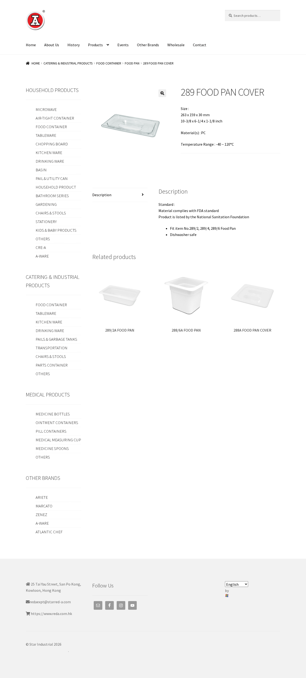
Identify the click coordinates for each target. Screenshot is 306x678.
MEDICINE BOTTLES (53, 414)
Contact (199, 44)
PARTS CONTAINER (52, 365)
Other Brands (148, 44)
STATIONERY (46, 221)
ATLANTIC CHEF (49, 531)
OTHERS (43, 238)
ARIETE (42, 497)
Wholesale (176, 44)
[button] (162, 93)
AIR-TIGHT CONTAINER (55, 118)
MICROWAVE (46, 109)
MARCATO (44, 506)
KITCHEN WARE (49, 152)
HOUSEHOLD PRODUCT (56, 187)
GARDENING (46, 204)
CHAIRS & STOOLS (51, 213)
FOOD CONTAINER (108, 63)
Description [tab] (101, 194)
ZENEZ (41, 514)
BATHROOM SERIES (52, 195)
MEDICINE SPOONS (52, 448)
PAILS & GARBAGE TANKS (56, 339)
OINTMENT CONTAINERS (57, 422)
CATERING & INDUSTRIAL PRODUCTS (68, 63)
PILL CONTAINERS (51, 431)
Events (123, 44)
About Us (51, 44)
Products (95, 44)
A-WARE (42, 256)
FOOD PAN (132, 63)
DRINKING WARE (50, 161)
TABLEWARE (46, 135)
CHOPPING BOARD (52, 144)
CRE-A (41, 247)
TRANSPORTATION (51, 347)
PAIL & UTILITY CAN (52, 178)
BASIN (41, 169)
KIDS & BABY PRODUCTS (56, 230)
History (73, 44)
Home (31, 44)
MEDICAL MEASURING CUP (58, 439)
